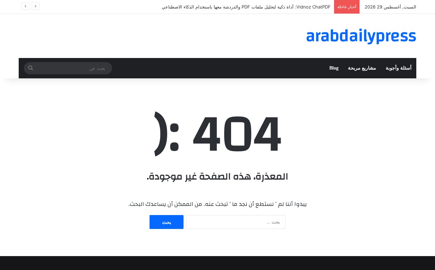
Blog (333, 68)
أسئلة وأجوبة (399, 68)
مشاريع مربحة (362, 68)
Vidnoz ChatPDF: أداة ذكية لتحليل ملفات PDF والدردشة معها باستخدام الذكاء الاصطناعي (246, 6)
